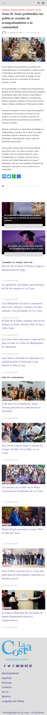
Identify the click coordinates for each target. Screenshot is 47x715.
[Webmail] (30, 666)
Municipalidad (10, 673)
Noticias (7, 683)
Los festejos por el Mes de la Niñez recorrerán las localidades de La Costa (22, 489)
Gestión (38, 9)
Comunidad (6, 9)
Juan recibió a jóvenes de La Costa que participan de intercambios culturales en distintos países (23, 574)
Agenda (7, 678)
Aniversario (7, 398)
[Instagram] (13, 666)
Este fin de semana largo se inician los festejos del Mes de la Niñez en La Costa (22, 449)
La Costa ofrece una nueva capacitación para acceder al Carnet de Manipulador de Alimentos (23, 343)
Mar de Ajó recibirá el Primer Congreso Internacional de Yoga (23, 268)
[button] (43, 39)
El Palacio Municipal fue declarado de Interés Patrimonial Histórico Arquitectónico (22, 616)
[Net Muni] (26, 666)
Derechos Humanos (18, 9)
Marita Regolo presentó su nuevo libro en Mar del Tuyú (22, 531)
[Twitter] (8, 666)
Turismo (7, 687)
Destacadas (30, 9)
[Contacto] (21, 666)
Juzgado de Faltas (13, 701)
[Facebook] (5, 666)
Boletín (6, 696)
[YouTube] (17, 666)
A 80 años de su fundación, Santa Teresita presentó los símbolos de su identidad (21, 407)
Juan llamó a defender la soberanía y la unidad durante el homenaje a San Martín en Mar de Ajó (23, 361)
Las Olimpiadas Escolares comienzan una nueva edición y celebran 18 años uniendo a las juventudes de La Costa (22, 307)
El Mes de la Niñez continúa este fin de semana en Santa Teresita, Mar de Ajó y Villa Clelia (23, 324)
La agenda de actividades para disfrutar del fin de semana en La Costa (23, 286)
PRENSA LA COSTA (16, 32)
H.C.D (5, 692)
